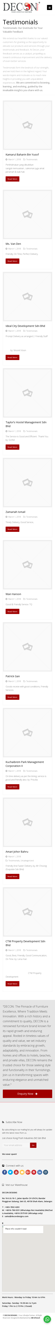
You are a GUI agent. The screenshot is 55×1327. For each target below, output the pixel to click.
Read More (12, 179)
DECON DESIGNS (11, 1315)
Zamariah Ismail (15, 512)
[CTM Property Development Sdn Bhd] (27, 912)
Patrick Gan (13, 676)
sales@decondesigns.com (16, 1216)
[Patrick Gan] (27, 647)
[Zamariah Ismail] (27, 482)
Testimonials (32, 159)
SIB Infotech (35, 1318)
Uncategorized (27, 860)
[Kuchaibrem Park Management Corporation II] (27, 732)
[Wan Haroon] (27, 564)
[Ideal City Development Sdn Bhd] (27, 296)
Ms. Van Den (13, 244)
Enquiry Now (25, 1093)
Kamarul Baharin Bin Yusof (22, 154)
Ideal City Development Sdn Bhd (25, 326)
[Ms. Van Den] (27, 214)
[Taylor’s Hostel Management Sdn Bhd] (27, 393)
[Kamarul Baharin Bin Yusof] (27, 125)
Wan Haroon (13, 594)
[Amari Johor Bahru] (27, 822)
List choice (7, 1138)
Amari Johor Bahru (17, 851)
